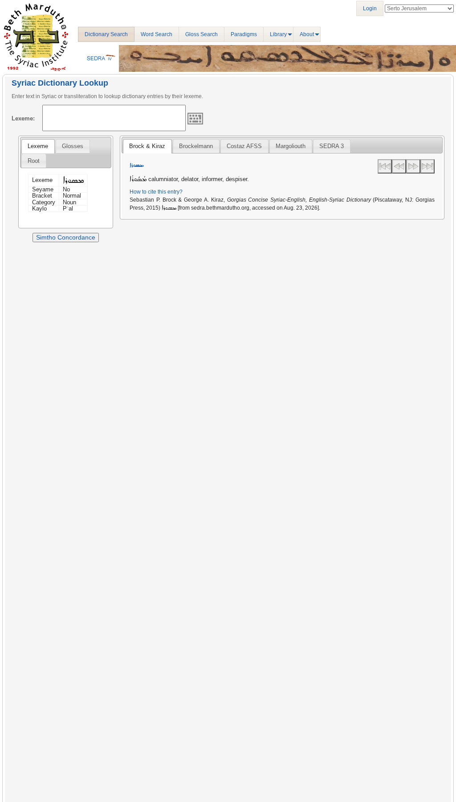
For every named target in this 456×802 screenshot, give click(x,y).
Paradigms (244, 34)
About (307, 34)
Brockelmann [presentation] (196, 146)
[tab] (37, 146)
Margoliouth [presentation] (290, 146)
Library (278, 34)
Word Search (156, 34)
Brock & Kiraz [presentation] (147, 146)
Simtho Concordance (65, 237)
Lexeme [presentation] (38, 146)
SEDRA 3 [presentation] (331, 146)
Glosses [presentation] (72, 146)
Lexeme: (23, 118)
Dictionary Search (106, 34)
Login (370, 8)
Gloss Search (201, 34)
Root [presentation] (34, 160)
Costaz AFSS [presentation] (244, 146)
